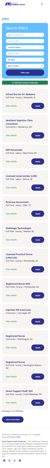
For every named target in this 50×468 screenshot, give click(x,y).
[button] (42, 4)
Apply (37, 106)
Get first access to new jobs (26, 82)
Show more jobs (13, 419)
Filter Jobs (25, 72)
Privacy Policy (15, 437)
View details (11, 106)
